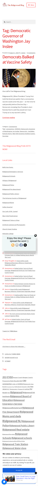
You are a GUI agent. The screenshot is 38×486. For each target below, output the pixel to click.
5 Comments (31, 53)
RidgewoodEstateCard (12, 408)
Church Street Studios (9, 229)
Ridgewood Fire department (11, 189)
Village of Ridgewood (9, 180)
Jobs (28, 387)
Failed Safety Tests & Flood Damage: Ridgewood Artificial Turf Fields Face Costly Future (20, 270)
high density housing (21, 386)
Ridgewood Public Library (10, 194)
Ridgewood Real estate (15, 429)
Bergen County (17, 377)
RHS (9, 393)
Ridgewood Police (8, 185)
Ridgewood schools (22, 437)
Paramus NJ (21, 389)
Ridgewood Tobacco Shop (10, 220)
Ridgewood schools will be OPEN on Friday (13, 441)
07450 (10, 377)
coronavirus (10, 129)
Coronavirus (13, 126)
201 (4, 377)
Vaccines (5, 136)
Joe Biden (31, 131)
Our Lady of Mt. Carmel (10, 211)
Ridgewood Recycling (8, 434)
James (23, 53)
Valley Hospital (7, 207)
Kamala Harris (7, 134)
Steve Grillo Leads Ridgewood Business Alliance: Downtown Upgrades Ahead (18, 263)
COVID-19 (14, 384)
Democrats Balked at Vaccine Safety (18, 59)
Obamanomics (14, 389)
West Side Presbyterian (10, 216)
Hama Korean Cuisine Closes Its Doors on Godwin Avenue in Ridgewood (20, 285)
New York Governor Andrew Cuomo (24, 134)
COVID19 (17, 129)
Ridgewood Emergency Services (12, 172)
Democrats (23, 131)
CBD (24, 380)
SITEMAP (7, 361)
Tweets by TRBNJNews (9, 331)
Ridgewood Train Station (15, 444)
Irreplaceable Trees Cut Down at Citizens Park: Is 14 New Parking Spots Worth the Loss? (20, 255)
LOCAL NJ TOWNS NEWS (12, 354)
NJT (8, 389)
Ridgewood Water (8, 203)
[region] (19, 468)
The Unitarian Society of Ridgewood (14, 198)
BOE (21, 381)
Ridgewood (16, 392)
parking (26, 389)
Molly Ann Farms (7, 167)
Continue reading (8, 117)
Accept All (19, 470)
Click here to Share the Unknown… (13, 346)
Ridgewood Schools (8, 176)
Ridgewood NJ (12, 421)
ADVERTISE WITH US (11, 358)
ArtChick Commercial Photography (13, 225)
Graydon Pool (10, 386)
